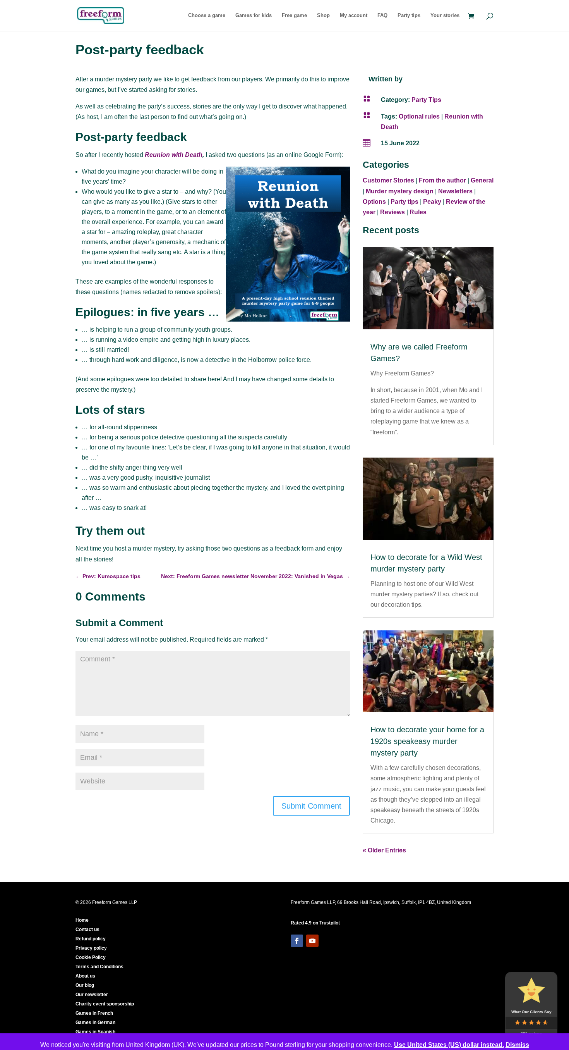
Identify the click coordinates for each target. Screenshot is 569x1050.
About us (85, 976)
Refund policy (90, 939)
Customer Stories (388, 180)
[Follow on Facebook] (297, 941)
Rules (418, 212)
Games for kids (253, 15)
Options (374, 201)
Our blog (84, 985)
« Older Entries (384, 850)
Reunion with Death (173, 154)
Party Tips (426, 99)
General (482, 180)
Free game (294, 15)
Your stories (444, 15)
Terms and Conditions (99, 966)
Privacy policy (91, 948)
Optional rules (419, 116)
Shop (323, 15)
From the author (442, 180)
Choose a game (206, 15)
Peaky (432, 201)
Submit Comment (311, 806)
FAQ (382, 15)
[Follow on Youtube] (312, 941)
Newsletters (455, 191)
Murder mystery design (400, 191)
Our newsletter (91, 994)
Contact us (87, 929)
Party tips (409, 15)
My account (353, 15)
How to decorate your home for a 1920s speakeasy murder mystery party (427, 741)
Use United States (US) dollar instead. (449, 1044)
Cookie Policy (90, 957)
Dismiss (517, 1044)
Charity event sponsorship (104, 1004)
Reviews (392, 212)
